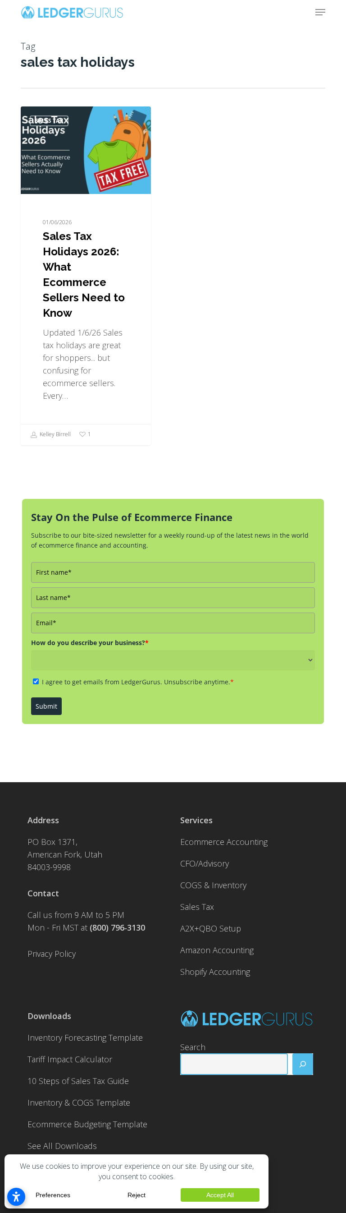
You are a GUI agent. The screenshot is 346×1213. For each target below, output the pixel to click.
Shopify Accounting (215, 971)
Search (192, 1047)
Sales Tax (49, 121)
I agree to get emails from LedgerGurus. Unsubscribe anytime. (138, 682)
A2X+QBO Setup (210, 928)
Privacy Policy (51, 953)
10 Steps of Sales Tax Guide (78, 1080)
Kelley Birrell (54, 434)
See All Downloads (62, 1145)
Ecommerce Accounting (224, 841)
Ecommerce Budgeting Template (87, 1124)
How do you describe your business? (90, 642)
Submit (46, 706)
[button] (320, 12)
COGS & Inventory (213, 885)
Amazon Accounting (217, 950)
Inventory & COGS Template (78, 1102)
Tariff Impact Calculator (69, 1059)
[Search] (302, 1064)
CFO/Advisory (204, 863)
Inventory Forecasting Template (85, 1037)
